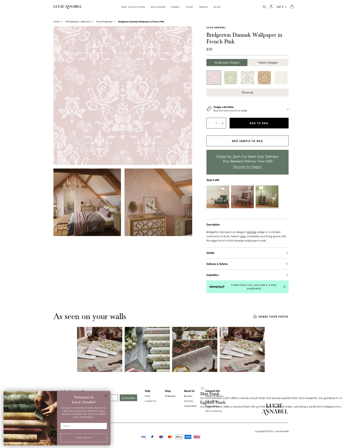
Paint (189, 7)
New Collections (133, 7)
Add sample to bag (247, 141)
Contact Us (150, 401)
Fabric (175, 7)
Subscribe (128, 398)
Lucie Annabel (216, 27)
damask (251, 232)
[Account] (271, 7)
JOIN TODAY (84, 437)
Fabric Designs (268, 62)
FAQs (147, 396)
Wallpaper (158, 7)
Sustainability (190, 406)
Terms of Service (213, 411)
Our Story (188, 401)
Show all (247, 92)
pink (242, 236)
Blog (217, 7)
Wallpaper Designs (227, 62)
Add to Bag (259, 123)
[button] (202, 388)
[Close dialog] (106, 395)
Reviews (188, 396)
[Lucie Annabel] (66, 6)
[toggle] (264, 7)
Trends (203, 7)
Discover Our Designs (247, 167)
